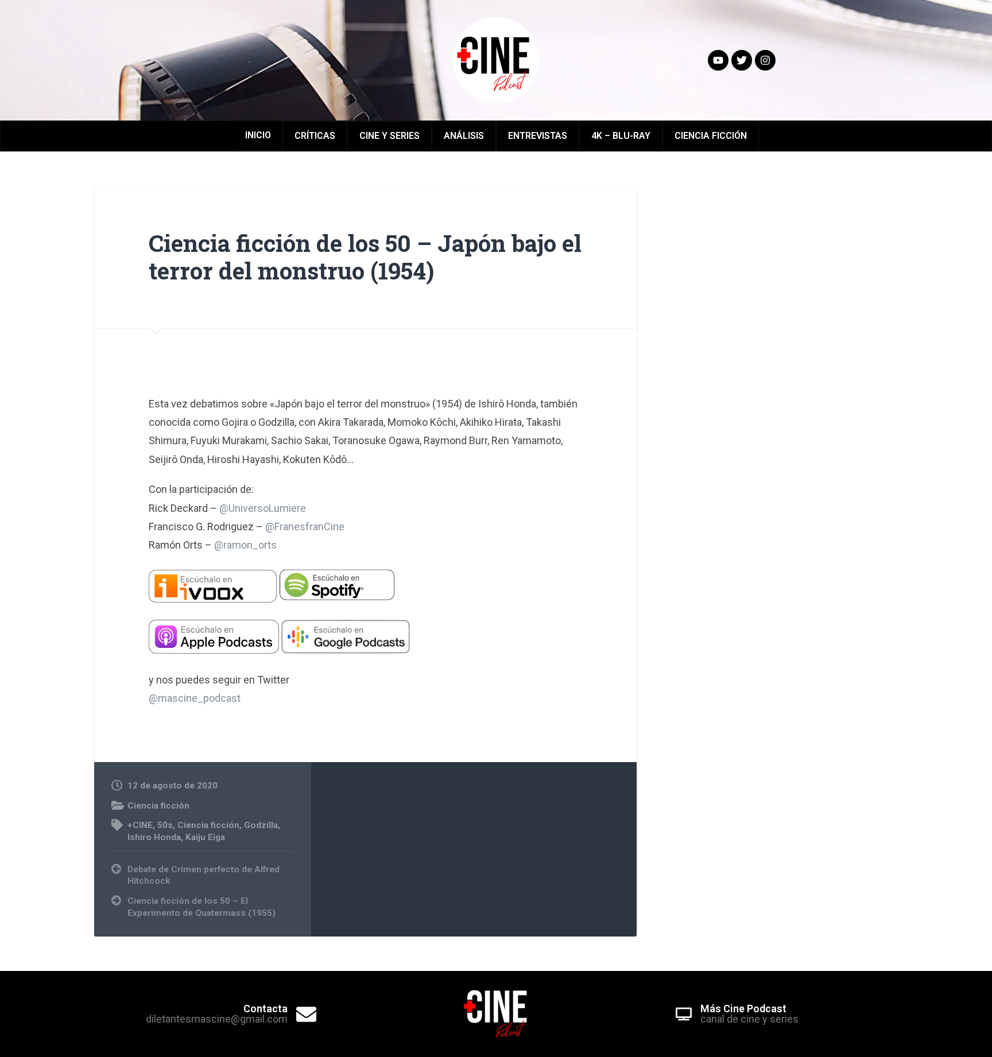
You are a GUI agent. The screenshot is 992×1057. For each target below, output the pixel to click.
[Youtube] (718, 60)
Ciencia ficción (158, 805)
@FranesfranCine (304, 526)
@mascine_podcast (195, 698)
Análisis (464, 135)
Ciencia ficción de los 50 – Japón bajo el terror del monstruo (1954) (365, 257)
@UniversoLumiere (262, 508)
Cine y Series (389, 135)
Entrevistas (537, 135)
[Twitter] (741, 60)
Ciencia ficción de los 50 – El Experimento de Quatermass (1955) (201, 907)
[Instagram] (765, 60)
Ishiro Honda (154, 837)
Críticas (314, 135)
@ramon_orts (245, 545)
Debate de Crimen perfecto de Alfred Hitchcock (203, 875)
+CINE (140, 825)
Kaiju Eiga (205, 837)
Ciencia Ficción (711, 135)
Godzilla (261, 825)
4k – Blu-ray (620, 135)
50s (165, 825)
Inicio (258, 135)
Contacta (265, 1008)
